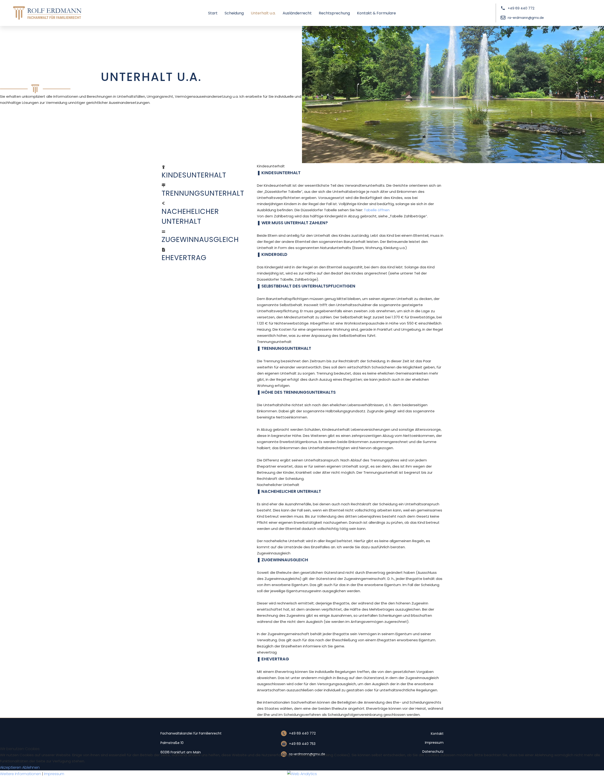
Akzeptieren (10, 767)
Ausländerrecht (297, 13)
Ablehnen (31, 767)
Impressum (434, 742)
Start (213, 13)
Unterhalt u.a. (263, 13)
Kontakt (437, 733)
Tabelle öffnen (377, 209)
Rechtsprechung (334, 13)
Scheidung (234, 13)
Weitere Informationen (20, 774)
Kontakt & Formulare (376, 13)
